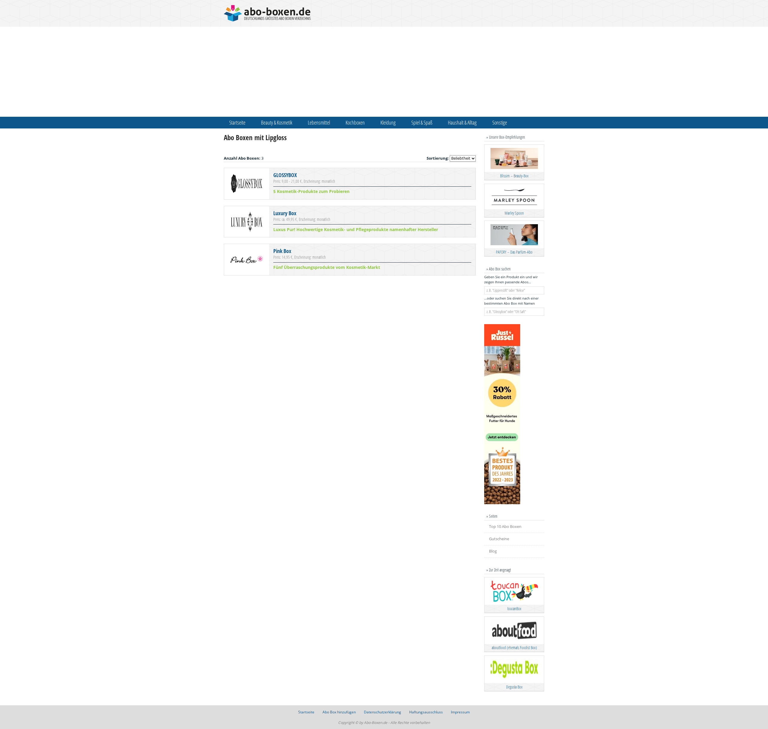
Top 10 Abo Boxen (505, 526)
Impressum (460, 712)
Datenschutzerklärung (382, 712)
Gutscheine (499, 538)
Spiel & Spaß (421, 122)
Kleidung (388, 122)
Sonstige (499, 122)
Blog (493, 551)
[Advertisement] (384, 72)
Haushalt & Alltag (462, 122)
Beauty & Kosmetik (276, 122)
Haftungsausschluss (426, 712)
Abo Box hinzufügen (339, 712)
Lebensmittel (319, 122)
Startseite (237, 122)
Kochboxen (355, 122)
